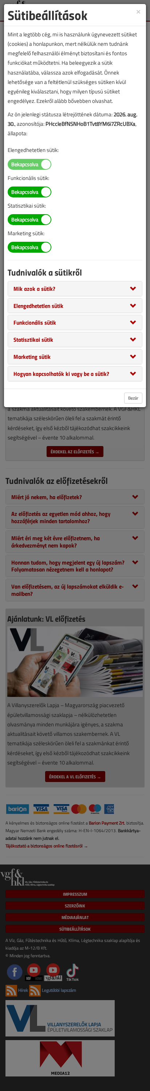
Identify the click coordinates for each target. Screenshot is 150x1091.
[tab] (75, 288)
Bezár (133, 398)
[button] (34, 288)
